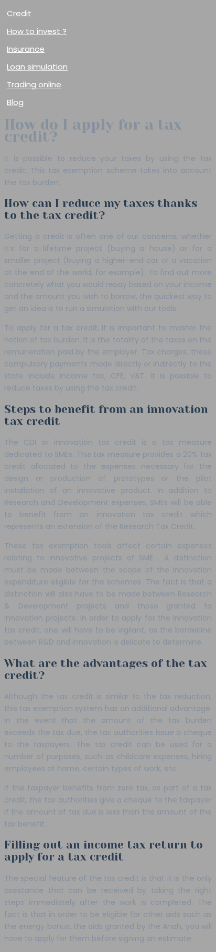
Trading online (34, 84)
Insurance (26, 48)
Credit (19, 13)
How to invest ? (37, 31)
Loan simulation (37, 66)
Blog (15, 102)
